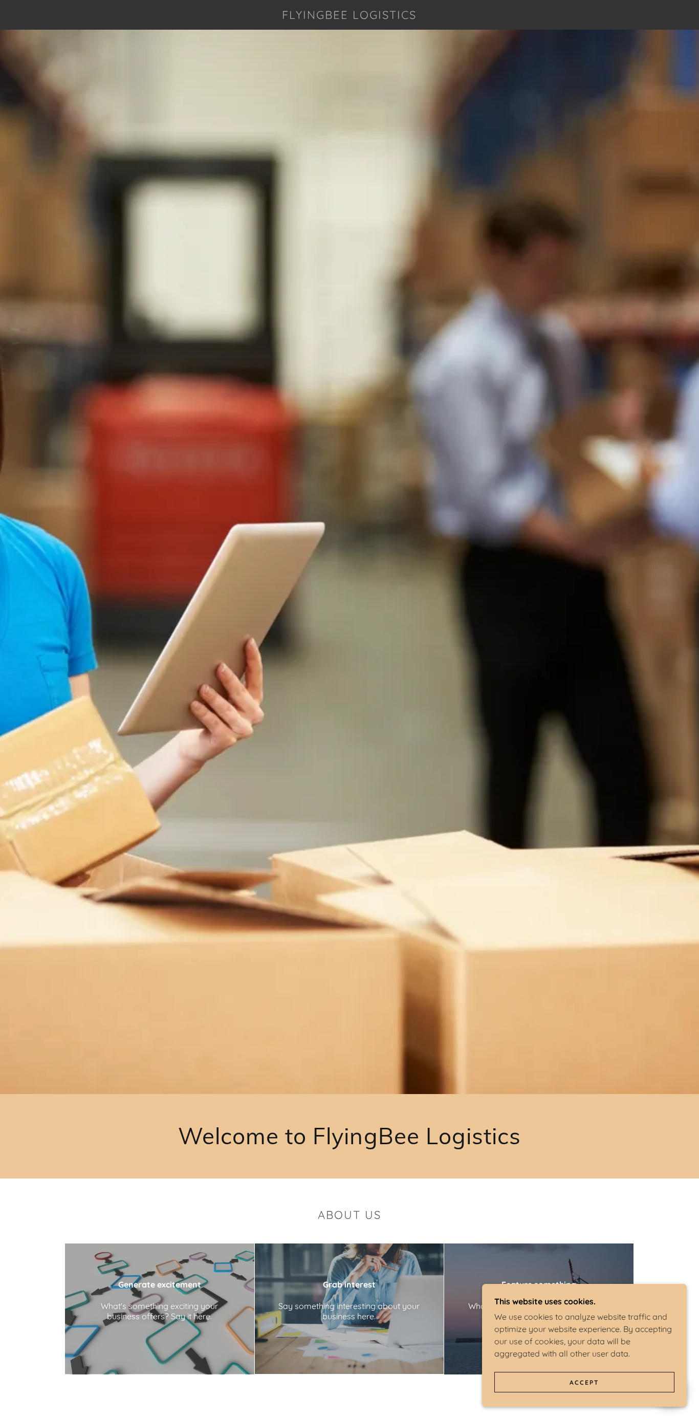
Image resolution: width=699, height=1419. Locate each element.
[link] (350, 16)
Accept (584, 1382)
